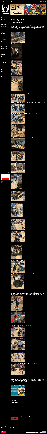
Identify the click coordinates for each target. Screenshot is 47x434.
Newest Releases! (4, 50)
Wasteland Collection (4, 39)
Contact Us (3, 67)
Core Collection (3, 30)
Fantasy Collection (4, 48)
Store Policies (3, 73)
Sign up (14, 1)
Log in (11, 1)
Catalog (2, 17)
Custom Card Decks (4, 24)
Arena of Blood (3, 43)
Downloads (3, 56)
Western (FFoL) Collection (3, 33)
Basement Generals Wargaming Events (7, 427)
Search (2, 425)
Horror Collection (4, 41)
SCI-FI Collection (4, 46)
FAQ (2, 71)
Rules (2, 21)
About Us (2, 64)
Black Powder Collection (3, 36)
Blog (2, 69)
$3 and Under (3, 62)
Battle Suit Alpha (4, 19)
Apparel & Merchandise (3, 54)
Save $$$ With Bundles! (3, 27)
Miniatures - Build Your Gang (5, 59)
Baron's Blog (3, 426)
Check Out (44, 1)
